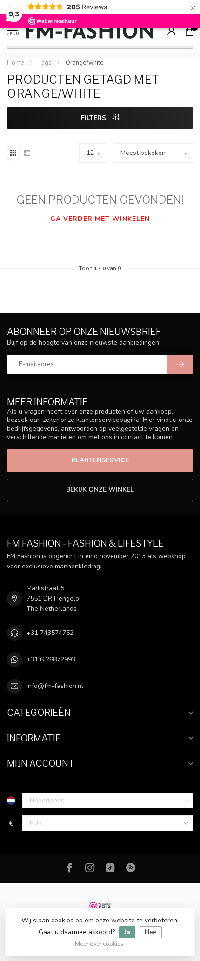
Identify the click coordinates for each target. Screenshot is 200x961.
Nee (151, 932)
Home (15, 63)
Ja (127, 932)
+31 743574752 (50, 632)
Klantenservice (100, 460)
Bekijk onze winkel (100, 489)
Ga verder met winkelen (100, 218)
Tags (45, 63)
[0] (189, 30)
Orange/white (85, 63)
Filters (94, 117)
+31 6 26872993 (51, 659)
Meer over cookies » (101, 944)
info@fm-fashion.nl (55, 685)
